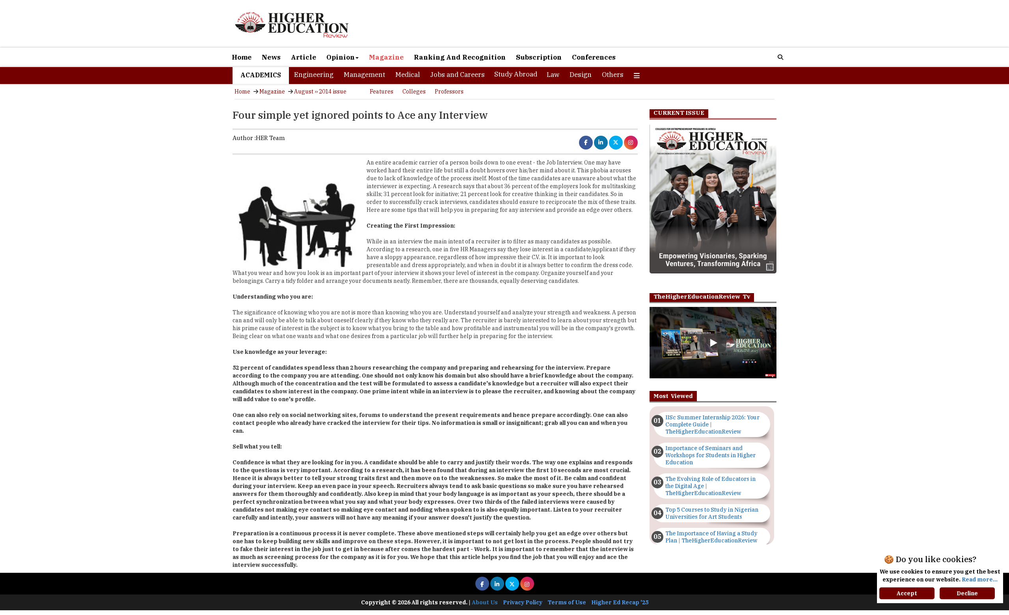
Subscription (539, 57)
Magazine (386, 57)
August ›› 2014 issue (320, 91)
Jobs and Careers (457, 74)
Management (364, 74)
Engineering (313, 74)
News (271, 57)
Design (581, 74)
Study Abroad (515, 74)
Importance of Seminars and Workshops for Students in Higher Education (710, 455)
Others (613, 74)
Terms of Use (566, 602)
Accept (907, 593)
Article (303, 57)
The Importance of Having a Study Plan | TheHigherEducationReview (711, 537)
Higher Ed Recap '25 (619, 602)
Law (553, 74)
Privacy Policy (522, 602)
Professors (449, 91)
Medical (407, 74)
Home (241, 57)
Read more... (980, 579)
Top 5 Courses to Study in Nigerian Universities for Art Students (711, 513)
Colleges (414, 91)
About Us (485, 602)
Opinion (340, 57)
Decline (967, 593)
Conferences (594, 57)
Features (381, 91)
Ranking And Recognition (460, 57)
